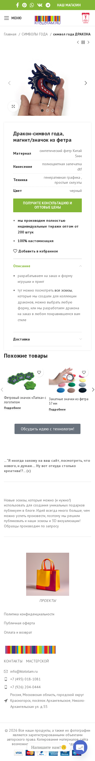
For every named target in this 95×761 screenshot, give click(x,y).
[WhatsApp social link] (32, 5)
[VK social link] (40, 5)
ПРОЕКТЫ (47, 600)
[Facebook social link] (18, 5)
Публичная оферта (19, 623)
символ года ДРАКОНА (72, 34)
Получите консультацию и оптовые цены (47, 205)
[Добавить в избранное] (39, 372)
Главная (10, 34)
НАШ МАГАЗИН (69, 5)
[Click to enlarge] (13, 106)
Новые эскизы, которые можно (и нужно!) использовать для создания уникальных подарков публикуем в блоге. (44, 505)
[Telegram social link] (48, 5)
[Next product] (88, 42)
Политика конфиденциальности (29, 614)
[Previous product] (77, 42)
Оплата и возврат (18, 632)
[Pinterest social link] (24, 5)
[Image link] (30, 649)
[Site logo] (47, 17)
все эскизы (63, 290)
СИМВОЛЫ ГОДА (35, 34)
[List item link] (47, 679)
